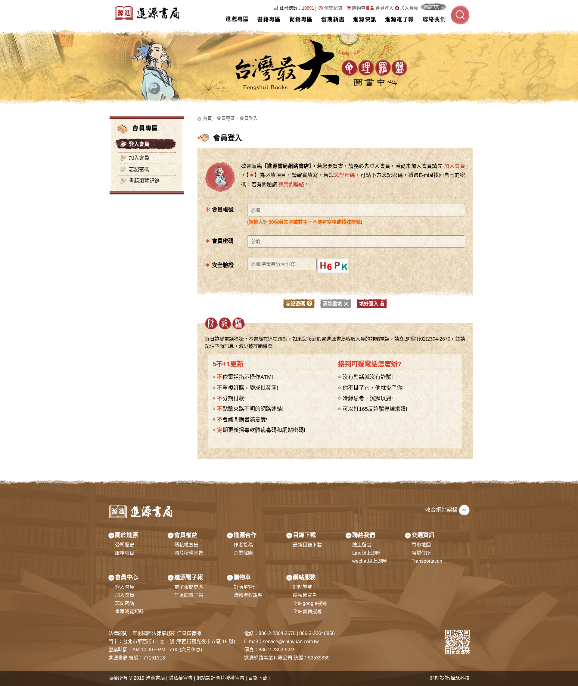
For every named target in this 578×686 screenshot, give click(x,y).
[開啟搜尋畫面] (460, 14)
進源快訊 (364, 19)
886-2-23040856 (317, 633)
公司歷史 (124, 544)
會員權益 (185, 535)
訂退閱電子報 (188, 595)
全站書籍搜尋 (307, 611)
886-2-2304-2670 (277, 633)
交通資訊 (423, 535)
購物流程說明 (248, 595)
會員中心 (126, 577)
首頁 (207, 118)
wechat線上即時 (369, 561)
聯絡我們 (434, 19)
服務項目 (124, 552)
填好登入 (368, 303)
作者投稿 (243, 544)
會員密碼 (219, 241)
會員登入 (384, 8)
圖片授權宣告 (188, 552)
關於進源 (126, 535)
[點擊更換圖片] (333, 266)
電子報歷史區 (188, 587)
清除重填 (332, 303)
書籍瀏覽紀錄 (144, 181)
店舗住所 (421, 552)
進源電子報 (399, 19)
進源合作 (245, 535)
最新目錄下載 (307, 544)
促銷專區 (300, 19)
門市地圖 (421, 544)
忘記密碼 (139, 169)
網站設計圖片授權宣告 (220, 678)
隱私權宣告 (186, 544)
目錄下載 (304, 535)
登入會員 (139, 144)
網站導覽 (302, 587)
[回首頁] (146, 15)
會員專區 (226, 118)
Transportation (427, 561)
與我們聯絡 (291, 184)
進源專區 (236, 19)
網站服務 (304, 577)
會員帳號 (219, 210)
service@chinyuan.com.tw (291, 641)
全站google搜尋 (310, 603)
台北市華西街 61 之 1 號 (149, 641)
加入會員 (409, 8)
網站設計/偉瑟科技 (450, 678)
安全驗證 (219, 265)
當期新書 (332, 19)
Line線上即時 (366, 552)
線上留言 (361, 544)
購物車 (360, 8)
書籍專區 (268, 19)
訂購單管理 (246, 587)
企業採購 (243, 552)
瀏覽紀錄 (333, 8)
